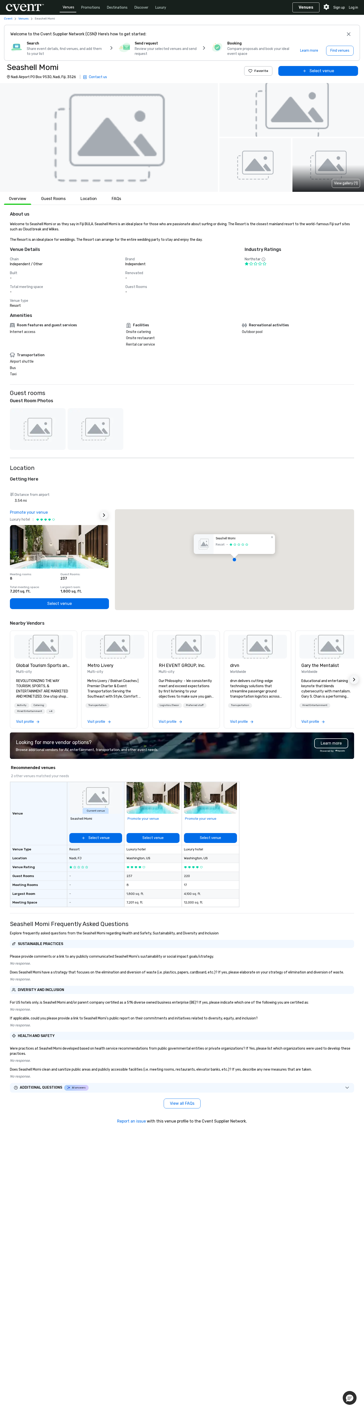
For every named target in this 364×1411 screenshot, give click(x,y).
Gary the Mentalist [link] (320, 665)
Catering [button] (38, 705)
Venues (68, 7)
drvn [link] (234, 665)
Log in (353, 7)
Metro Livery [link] (100, 665)
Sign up (339, 7)
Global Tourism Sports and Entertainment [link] (43, 665)
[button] (109, 137)
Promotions (90, 7)
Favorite (261, 71)
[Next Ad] (104, 515)
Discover (141, 7)
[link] (43, 647)
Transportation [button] (97, 705)
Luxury (160, 7)
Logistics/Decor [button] (169, 705)
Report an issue (131, 1121)
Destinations (117, 7)
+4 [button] (50, 711)
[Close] (349, 34)
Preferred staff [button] (195, 705)
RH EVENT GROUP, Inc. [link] (182, 665)
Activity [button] (21, 705)
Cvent (8, 18)
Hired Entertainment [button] (29, 711)
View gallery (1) (346, 183)
